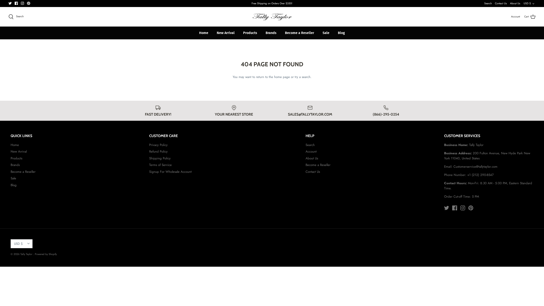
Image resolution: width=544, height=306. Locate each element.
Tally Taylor (26, 254)
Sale (326, 33)
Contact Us (501, 3)
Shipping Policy (160, 158)
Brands (271, 33)
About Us (515, 3)
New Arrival (226, 33)
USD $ (527, 3)
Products (250, 33)
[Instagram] (22, 3)
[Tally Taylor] (272, 16)
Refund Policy (158, 151)
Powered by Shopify (46, 254)
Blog (341, 33)
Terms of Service (160, 165)
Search (488, 3)
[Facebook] (16, 3)
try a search (302, 77)
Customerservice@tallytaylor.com (475, 166)
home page (282, 77)
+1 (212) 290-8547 (480, 175)
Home (203, 33)
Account (311, 151)
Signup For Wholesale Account (170, 171)
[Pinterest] (28, 3)
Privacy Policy (158, 145)
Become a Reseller (299, 33)
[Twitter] (10, 3)
